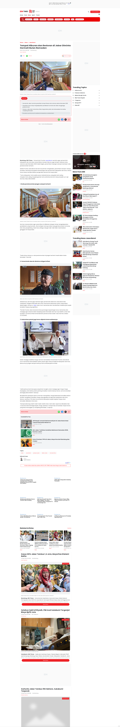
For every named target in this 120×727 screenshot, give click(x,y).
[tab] (24, 98)
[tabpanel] (45, 108)
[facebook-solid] (62, 119)
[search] (89, 12)
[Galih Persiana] (21, 459)
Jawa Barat (48, 160)
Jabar (35, 305)
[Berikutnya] (71, 526)
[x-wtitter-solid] (65, 119)
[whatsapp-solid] (59, 119)
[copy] (69, 119)
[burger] (99, 14)
